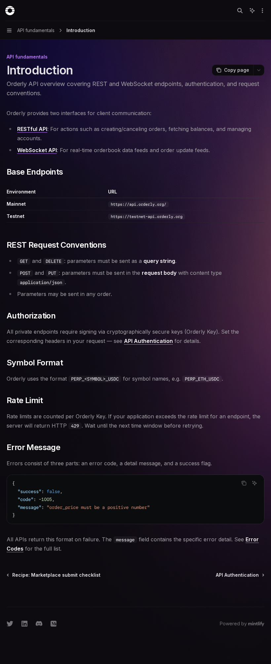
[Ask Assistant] (254, 483)
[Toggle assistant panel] (252, 11)
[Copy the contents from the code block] (244, 483)
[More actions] (262, 10)
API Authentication (148, 341)
